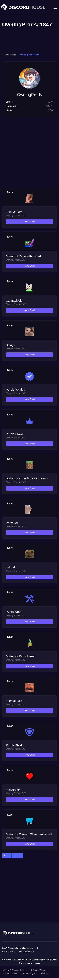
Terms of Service (26, 951)
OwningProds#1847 (15, 215)
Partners (45, 973)
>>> (20, 855)
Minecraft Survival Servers (15, 970)
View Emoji (30, 221)
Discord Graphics (29, 973)
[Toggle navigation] (55, 7)
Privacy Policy (8, 951)
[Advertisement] (29, 156)
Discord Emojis (9, 54)
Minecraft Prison (10, 973)
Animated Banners (39, 970)
